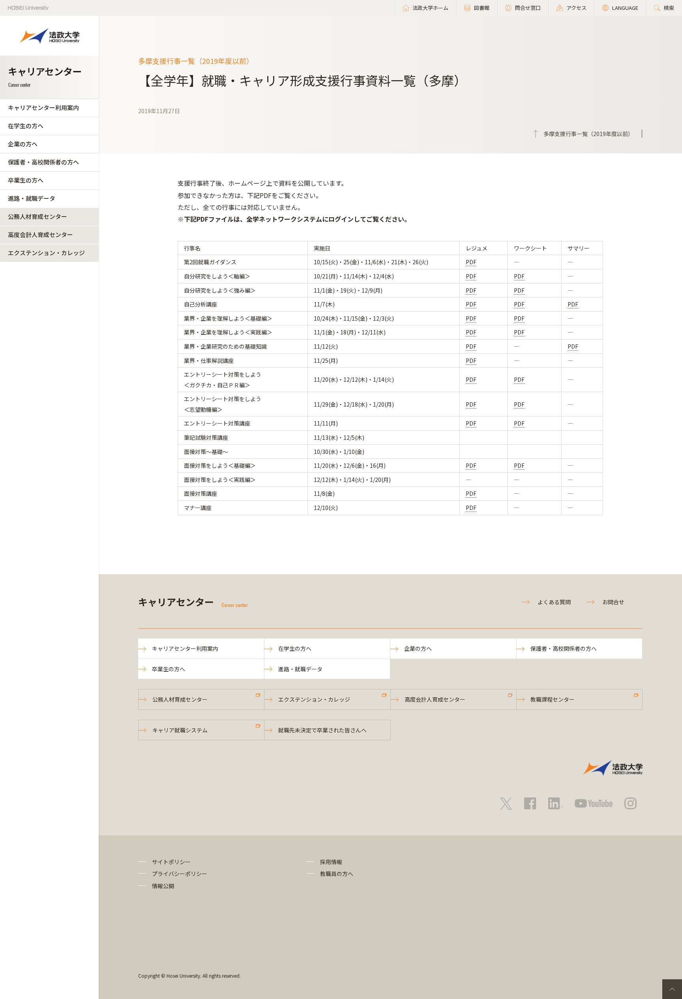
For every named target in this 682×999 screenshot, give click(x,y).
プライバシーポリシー (179, 874)
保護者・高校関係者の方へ (43, 162)
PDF (471, 262)
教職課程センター (552, 699)
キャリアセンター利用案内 (43, 107)
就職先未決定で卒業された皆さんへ (322, 730)
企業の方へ (22, 144)
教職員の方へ (336, 874)
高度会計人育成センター (40, 234)
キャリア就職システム (180, 730)
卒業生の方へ (25, 180)
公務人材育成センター (37, 216)
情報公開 (163, 886)
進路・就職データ (31, 198)
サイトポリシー (171, 862)
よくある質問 (554, 602)
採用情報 (331, 862)
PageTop (672, 989)
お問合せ (613, 602)
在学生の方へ (25, 125)
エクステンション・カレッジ (46, 252)
